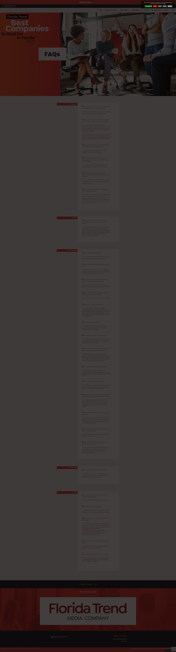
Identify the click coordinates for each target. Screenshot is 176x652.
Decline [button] (155, 6)
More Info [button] (170, 6)
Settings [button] (164, 6)
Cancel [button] (159, 6)
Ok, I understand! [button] (148, 6)
